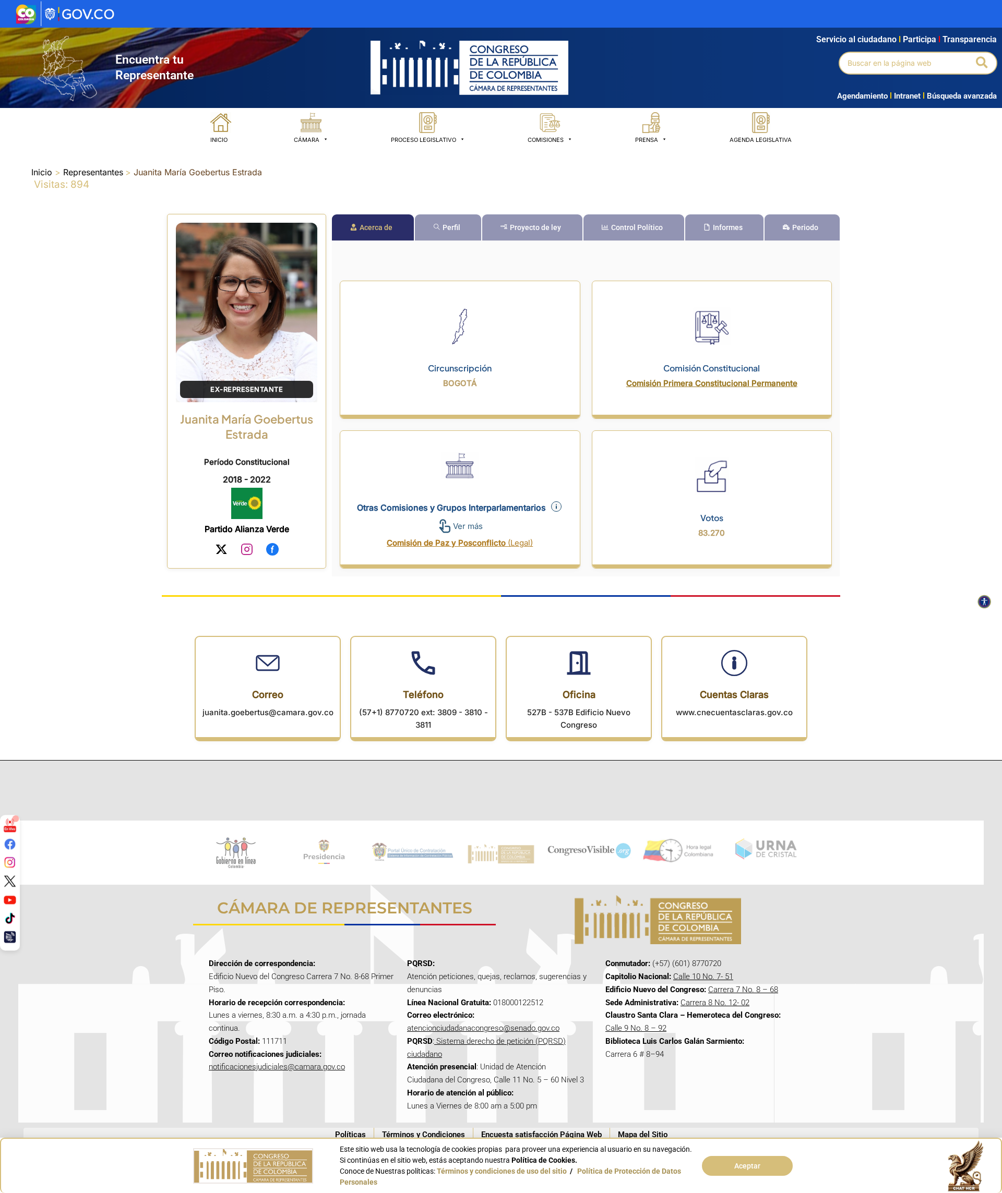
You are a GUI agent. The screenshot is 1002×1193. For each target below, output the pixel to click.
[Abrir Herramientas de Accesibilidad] (984, 601)
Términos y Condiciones (423, 1134)
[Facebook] (272, 551)
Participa (921, 39)
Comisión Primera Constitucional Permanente (711, 383)
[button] (982, 63)
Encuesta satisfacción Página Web (541, 1134)
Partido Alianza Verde (247, 529)
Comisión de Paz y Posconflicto (460, 543)
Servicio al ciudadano (856, 39)
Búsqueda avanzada (962, 96)
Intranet (905, 96)
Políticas (350, 1134)
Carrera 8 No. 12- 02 (715, 1002)
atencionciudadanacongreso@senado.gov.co (483, 1028)
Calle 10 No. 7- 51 (703, 976)
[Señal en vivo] (10, 825)
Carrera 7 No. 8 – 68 (743, 989)
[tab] (373, 227)
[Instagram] (247, 551)
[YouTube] (10, 899)
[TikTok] (10, 918)
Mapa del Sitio (642, 1134)
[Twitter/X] (10, 881)
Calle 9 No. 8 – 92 (635, 1028)
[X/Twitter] (221, 551)
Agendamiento (862, 96)
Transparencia (970, 39)
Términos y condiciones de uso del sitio (502, 1171)
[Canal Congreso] (10, 936)
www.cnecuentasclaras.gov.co (734, 712)
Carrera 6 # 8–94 (634, 1054)
